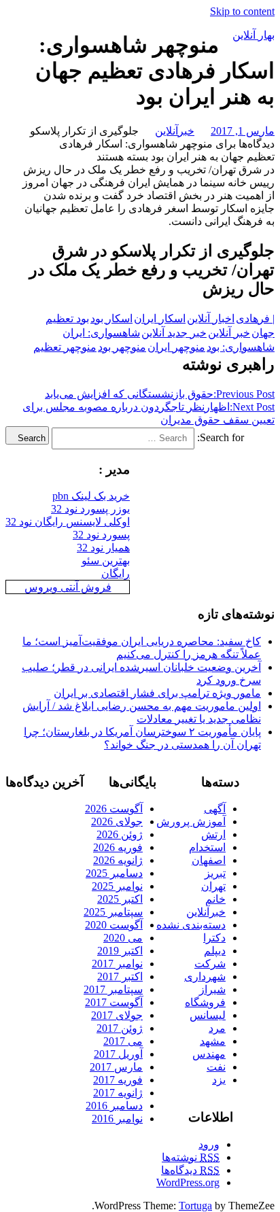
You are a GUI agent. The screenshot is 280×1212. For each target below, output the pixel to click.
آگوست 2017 (114, 1002)
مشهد (213, 1041)
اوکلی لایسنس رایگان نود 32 (67, 521)
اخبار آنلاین (210, 318)
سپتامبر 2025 (113, 912)
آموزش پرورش (191, 821)
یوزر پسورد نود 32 (90, 509)
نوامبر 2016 (117, 1118)
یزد (219, 1080)
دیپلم (215, 950)
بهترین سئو (106, 560)
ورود (209, 1144)
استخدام (207, 847)
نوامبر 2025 (117, 886)
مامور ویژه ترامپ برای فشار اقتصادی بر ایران (157, 693)
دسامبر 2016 (114, 1105)
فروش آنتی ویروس (67, 587)
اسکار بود (111, 318)
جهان (263, 333)
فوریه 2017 (118, 1080)
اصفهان (209, 860)
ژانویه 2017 (118, 1092)
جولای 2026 (117, 821)
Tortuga (195, 1205)
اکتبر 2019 (120, 950)
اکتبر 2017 (120, 976)
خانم (215, 899)
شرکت (210, 963)
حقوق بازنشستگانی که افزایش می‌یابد (160, 394)
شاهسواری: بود (241, 347)
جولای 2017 (117, 1015)
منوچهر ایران (176, 347)
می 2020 (123, 937)
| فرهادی (255, 318)
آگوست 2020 (114, 925)
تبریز (215, 873)
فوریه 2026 (118, 847)
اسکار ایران (160, 318)
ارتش (213, 834)
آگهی (215, 808)
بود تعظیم (67, 318)
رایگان (115, 573)
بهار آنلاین (253, 35)
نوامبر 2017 (117, 963)
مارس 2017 (116, 1067)
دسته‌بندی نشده (191, 925)
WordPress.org (188, 1182)
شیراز (212, 989)
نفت (216, 1067)
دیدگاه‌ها (190, 1170)
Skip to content (242, 11)
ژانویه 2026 (118, 860)
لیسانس (208, 1015)
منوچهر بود (122, 347)
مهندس (209, 1054)
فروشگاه (205, 1002)
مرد (217, 1028)
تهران (213, 886)
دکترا (214, 937)
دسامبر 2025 (114, 873)
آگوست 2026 (114, 808)
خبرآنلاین (174, 131)
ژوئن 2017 (120, 1028)
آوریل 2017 (118, 1054)
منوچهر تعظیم (65, 347)
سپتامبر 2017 (113, 989)
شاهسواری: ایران (101, 333)
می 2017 (123, 1041)
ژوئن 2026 (120, 834)
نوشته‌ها (191, 1157)
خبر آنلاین (229, 333)
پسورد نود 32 (101, 534)
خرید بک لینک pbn (91, 496)
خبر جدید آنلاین (174, 333)
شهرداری (205, 976)
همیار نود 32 (103, 547)
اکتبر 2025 (120, 899)
